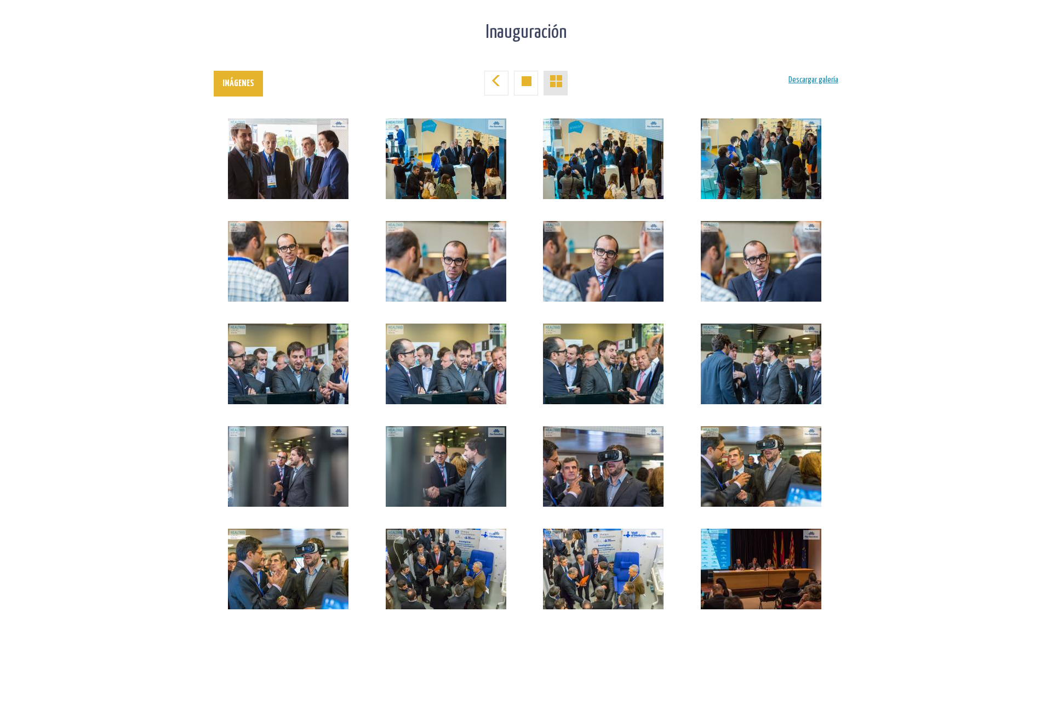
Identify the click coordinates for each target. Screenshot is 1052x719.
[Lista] (556, 83)
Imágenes (238, 83)
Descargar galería (813, 80)
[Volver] (496, 83)
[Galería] (526, 83)
